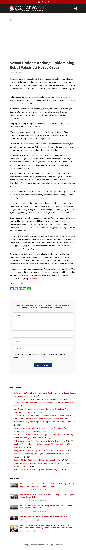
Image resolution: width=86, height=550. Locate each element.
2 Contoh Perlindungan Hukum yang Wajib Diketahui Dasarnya (40, 415)
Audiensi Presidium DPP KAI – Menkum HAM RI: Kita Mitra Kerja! (43, 517)
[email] (39, 2)
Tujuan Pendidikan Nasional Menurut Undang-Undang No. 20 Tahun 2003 (45, 403)
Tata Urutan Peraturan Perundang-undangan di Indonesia (38, 399)
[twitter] (45, 2)
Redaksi (43, 489)
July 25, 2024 (27, 531)
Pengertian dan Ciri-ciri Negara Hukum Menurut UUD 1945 (38, 450)
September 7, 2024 (29, 520)
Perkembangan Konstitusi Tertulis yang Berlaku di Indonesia (39, 441)
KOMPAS (33, 278)
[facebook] (42, 2)
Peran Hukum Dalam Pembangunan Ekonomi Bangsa (36, 470)
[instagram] (48, 2)
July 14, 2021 (17, 72)
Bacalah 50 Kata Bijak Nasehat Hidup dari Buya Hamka (37, 460)
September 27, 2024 (29, 489)
